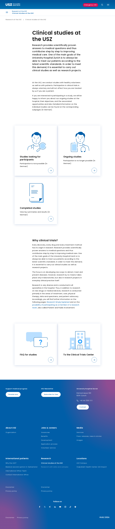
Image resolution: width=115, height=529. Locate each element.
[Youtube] (60, 507)
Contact (82, 407)
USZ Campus (82, 463)
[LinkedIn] (55, 507)
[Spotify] (75, 507)
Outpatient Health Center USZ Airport (92, 467)
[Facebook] (40, 507)
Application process (49, 444)
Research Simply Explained (58, 302)
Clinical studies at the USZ (52, 463)
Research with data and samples (54, 467)
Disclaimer (10, 487)
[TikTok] (70, 507)
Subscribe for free (51, 394)
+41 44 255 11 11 (86, 400)
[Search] (102, 4)
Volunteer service (48, 448)
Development (46, 440)
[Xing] (50, 507)
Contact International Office (17, 475)
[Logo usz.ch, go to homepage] (13, 5)
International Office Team (16, 471)
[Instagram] (65, 507)
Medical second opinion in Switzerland (21, 467)
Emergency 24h (90, 5)
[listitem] (35, 151)
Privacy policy (11, 491)
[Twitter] (45, 507)
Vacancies (45, 432)
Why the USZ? (11, 463)
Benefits (44, 436)
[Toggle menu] (108, 4)
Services (80, 432)
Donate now (13, 394)
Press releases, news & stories (89, 436)
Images (80, 440)
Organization (11, 432)
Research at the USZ (14, 20)
